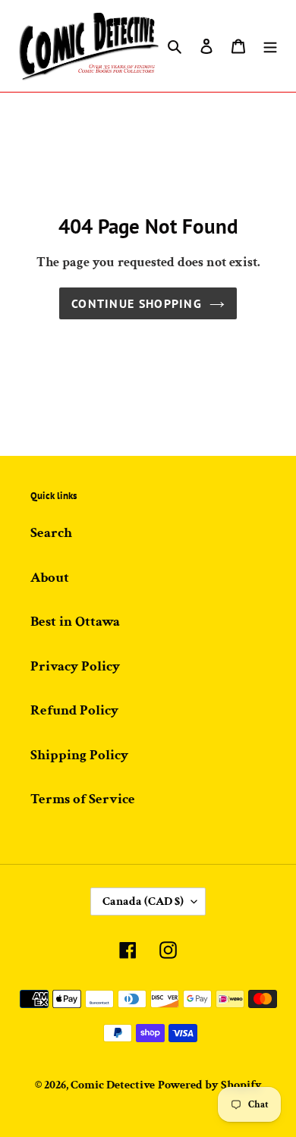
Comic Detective (113, 1085)
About (49, 577)
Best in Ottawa (75, 621)
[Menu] (270, 45)
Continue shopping (136, 303)
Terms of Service (82, 799)
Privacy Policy (75, 666)
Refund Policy (74, 710)
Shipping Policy (79, 755)
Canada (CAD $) (143, 901)
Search (51, 532)
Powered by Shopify (210, 1085)
